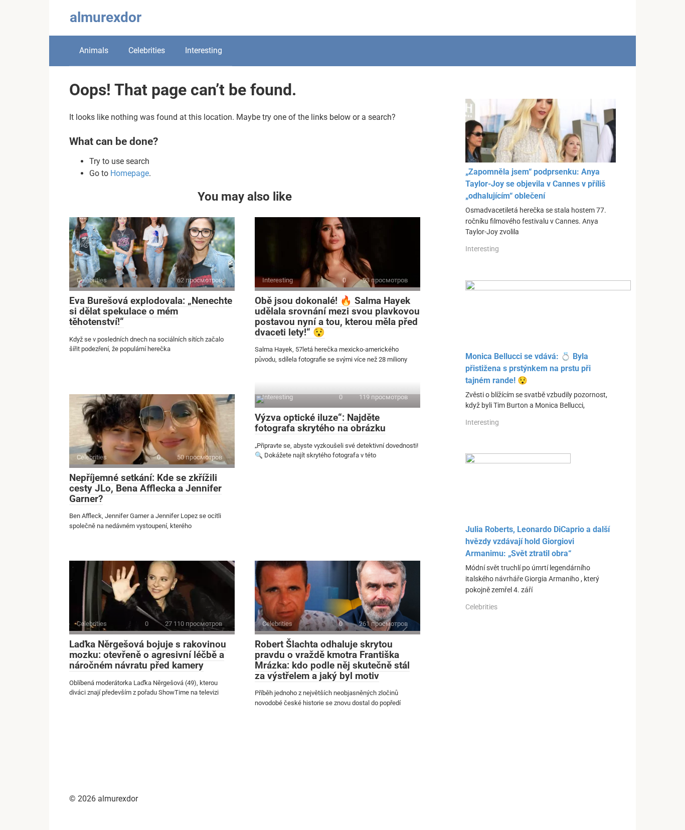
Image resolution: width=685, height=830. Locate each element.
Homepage (129, 173)
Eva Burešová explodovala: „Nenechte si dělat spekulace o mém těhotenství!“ (150, 311)
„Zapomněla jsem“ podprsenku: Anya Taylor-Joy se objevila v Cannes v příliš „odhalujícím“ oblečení (535, 184)
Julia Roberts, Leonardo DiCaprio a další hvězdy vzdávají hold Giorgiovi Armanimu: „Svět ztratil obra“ (537, 541)
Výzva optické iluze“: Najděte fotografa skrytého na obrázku (320, 423)
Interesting (203, 50)
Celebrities (146, 50)
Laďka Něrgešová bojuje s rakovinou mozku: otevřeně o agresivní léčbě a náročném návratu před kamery (147, 654)
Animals (93, 50)
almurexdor (105, 17)
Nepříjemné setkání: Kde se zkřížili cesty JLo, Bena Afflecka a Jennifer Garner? (145, 488)
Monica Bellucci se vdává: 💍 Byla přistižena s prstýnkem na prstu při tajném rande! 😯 (528, 368)
